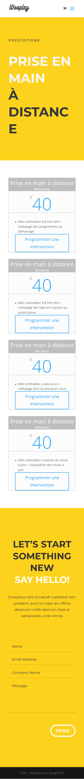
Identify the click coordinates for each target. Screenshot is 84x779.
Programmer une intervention (42, 243)
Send (63, 730)
